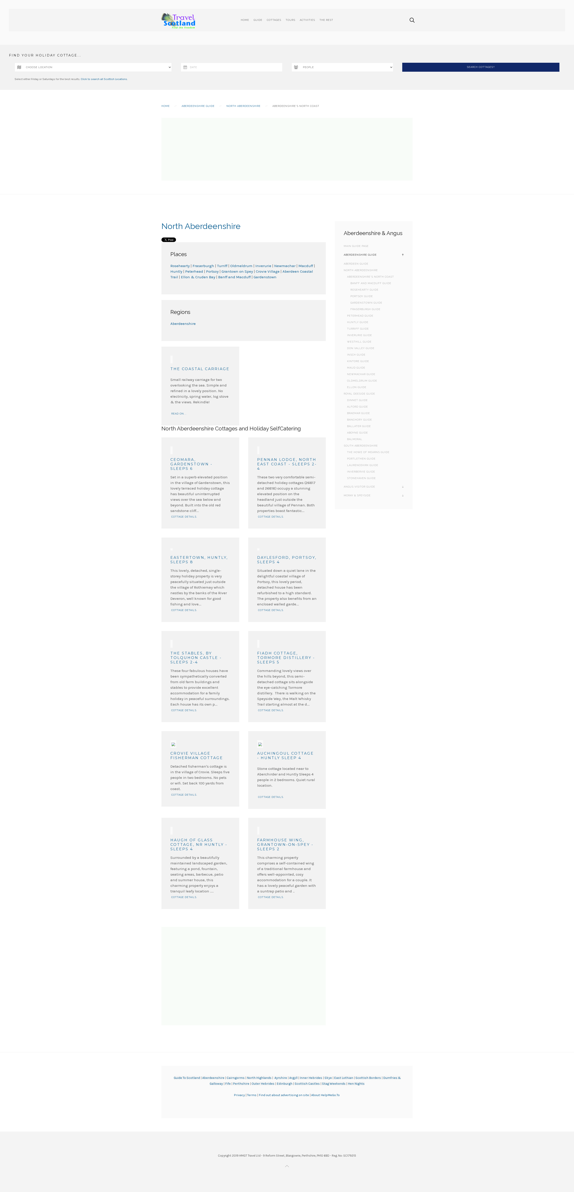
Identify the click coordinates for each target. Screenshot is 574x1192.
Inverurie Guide (359, 335)
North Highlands (259, 1078)
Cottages (274, 20)
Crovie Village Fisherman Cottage (196, 755)
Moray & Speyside (357, 495)
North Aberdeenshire (243, 106)
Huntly (176, 271)
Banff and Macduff (234, 277)
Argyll (293, 1078)
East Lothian (343, 1078)
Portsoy (212, 271)
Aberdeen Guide (356, 263)
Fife (228, 1084)
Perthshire (241, 1084)
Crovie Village (268, 271)
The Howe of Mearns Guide (368, 452)
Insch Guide (356, 354)
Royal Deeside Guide (359, 393)
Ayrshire (280, 1078)
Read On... (179, 413)
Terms (252, 1095)
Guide (258, 20)
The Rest (326, 20)
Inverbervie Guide (361, 471)
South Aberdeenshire (361, 445)
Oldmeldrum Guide (362, 380)
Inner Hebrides (311, 1078)
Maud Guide (356, 367)
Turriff (222, 265)
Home (245, 20)
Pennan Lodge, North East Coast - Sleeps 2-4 (287, 464)
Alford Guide (357, 406)
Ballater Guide (359, 426)
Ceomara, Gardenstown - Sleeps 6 (191, 464)
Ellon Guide (356, 387)
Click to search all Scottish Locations (104, 79)
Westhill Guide (359, 341)
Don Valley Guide (360, 348)
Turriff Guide (358, 328)
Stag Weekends (334, 1084)
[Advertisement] (287, 149)
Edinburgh (284, 1084)
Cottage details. (184, 516)
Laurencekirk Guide (362, 465)
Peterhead (194, 271)
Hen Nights (356, 1084)
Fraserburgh (204, 265)
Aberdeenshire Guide (198, 106)
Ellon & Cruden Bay (198, 277)
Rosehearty (180, 265)
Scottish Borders (368, 1078)
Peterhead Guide (360, 315)
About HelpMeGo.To (325, 1095)
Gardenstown (265, 277)
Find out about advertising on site (284, 1095)
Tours (290, 20)
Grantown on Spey (237, 271)
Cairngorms (236, 1078)
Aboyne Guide (357, 432)
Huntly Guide (357, 322)
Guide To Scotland (187, 1078)
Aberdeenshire (183, 323)
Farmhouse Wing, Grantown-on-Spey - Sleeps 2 (285, 844)
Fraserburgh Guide (365, 309)
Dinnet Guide (357, 400)
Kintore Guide (358, 361)
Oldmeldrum (241, 265)
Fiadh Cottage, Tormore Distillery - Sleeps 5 (286, 657)
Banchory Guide (359, 419)
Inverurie (263, 265)
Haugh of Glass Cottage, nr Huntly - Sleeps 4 (198, 844)
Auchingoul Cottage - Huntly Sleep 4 (285, 755)
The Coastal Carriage (200, 369)
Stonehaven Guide (361, 478)
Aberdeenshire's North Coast (370, 276)
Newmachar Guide (361, 374)
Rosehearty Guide (364, 289)
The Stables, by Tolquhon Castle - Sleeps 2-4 (196, 657)
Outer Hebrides (263, 1084)
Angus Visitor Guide (359, 486)
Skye (328, 1078)
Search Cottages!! (481, 67)
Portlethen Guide (361, 458)
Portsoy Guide (361, 296)
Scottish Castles (307, 1084)
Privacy (240, 1095)
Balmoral (354, 439)
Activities (307, 20)
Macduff (305, 265)
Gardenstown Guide (366, 302)
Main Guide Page (356, 246)
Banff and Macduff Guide (370, 283)
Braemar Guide (358, 413)
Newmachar (285, 265)
